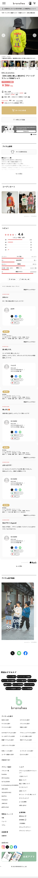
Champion (5, 800)
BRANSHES (19, 866)
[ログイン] (30, 3)
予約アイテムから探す (26, 740)
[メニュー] (4, 3)
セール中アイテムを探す (8, 736)
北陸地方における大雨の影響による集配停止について (20, 9)
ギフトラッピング (24, 798)
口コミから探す (24, 754)
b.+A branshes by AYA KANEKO (10, 785)
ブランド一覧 (5, 770)
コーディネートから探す (26, 751)
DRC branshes (8, 73)
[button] (3, 35)
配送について (22, 780)
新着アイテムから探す (8, 740)
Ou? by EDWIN (6, 781)
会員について (22, 791)
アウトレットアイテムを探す (28, 732)
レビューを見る (19, 100)
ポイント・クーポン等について (27, 794)
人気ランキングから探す (8, 745)
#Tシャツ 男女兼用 (27, 688)
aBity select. (5, 789)
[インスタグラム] (3, 847)
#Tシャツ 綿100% (21, 680)
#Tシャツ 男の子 (11, 677)
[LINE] (11, 847)
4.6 (20, 234)
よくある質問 (22, 802)
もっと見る (19, 566)
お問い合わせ (22, 805)
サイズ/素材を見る (21, 152)
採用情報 (21, 820)
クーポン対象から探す (26, 736)
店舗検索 (4, 835)
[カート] (34, 3)
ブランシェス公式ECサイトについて (27, 771)
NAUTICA (4, 796)
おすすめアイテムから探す (9, 732)
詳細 (25, 93)
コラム (3, 825)
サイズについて (23, 787)
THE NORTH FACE (6, 792)
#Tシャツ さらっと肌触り (24, 677)
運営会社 (21, 816)
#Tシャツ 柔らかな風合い (8, 680)
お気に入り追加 (20, 119)
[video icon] (17, 611)
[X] (7, 847)
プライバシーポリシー (25, 830)
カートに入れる (20, 110)
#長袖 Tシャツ (7, 684)
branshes (4, 774)
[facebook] (15, 847)
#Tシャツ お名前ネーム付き (13, 688)
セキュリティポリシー (25, 827)
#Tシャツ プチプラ (29, 684)
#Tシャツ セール (31, 680)
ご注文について (23, 776)
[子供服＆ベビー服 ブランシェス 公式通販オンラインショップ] (19, 3)
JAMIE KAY (4, 803)
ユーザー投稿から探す (8, 754)
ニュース (4, 821)
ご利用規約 (22, 823)
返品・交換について (24, 783)
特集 (3, 818)
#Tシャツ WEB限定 (18, 684)
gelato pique (5, 807)
